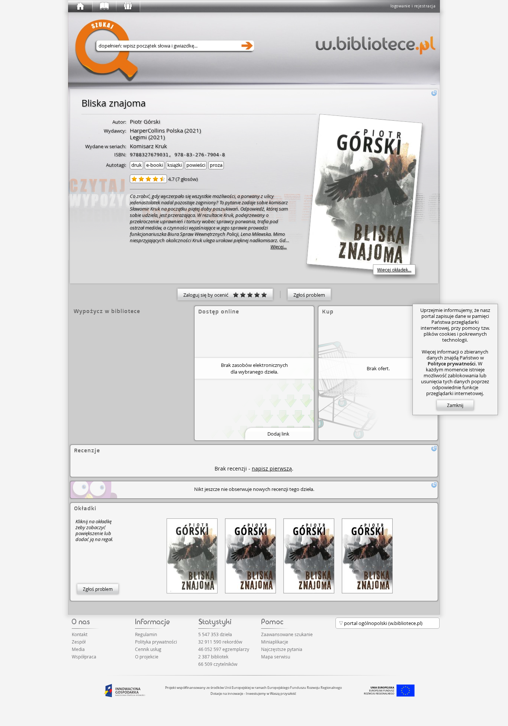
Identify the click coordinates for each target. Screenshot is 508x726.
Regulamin (146, 634)
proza (216, 165)
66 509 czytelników (217, 664)
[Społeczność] (127, 6)
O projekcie (146, 657)
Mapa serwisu (275, 657)
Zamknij (455, 405)
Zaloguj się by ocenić (208, 295)
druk (136, 165)
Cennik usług (148, 649)
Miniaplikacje (274, 642)
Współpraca (84, 657)
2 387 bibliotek (213, 657)
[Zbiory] (104, 6)
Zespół (79, 642)
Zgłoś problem (309, 295)
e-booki (154, 165)
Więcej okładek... (394, 270)
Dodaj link (278, 433)
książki (174, 165)
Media (78, 649)
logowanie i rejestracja (413, 6)
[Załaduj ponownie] (434, 93)
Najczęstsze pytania (281, 649)
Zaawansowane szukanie (287, 634)
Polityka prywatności (156, 642)
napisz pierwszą (272, 468)
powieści (195, 165)
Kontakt (79, 634)
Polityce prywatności (452, 363)
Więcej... (278, 247)
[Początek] (80, 6)
